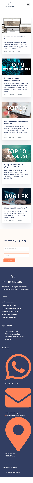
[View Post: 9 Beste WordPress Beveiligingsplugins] (16, 67)
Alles (6, 105)
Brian (5, 51)
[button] (28, 4)
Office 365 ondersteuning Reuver (11, 308)
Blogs (10, 105)
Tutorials (8, 21)
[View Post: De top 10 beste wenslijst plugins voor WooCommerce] (16, 153)
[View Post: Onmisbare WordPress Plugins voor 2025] (16, 110)
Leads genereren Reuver (9, 317)
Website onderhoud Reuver (10, 314)
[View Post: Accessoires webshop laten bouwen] (16, 25)
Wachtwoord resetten (8, 302)
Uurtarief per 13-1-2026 (9, 305)
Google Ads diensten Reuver (10, 311)
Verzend (9, 260)
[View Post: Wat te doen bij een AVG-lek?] (16, 196)
